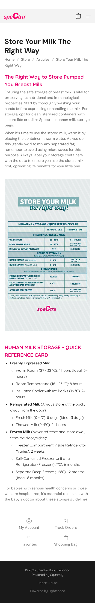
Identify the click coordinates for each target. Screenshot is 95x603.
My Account (29, 527)
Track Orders (66, 527)
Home (10, 59)
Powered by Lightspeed (47, 591)
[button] (15, 16)
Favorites (29, 544)
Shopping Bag (65, 544)
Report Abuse (48, 583)
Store (25, 59)
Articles (43, 59)
